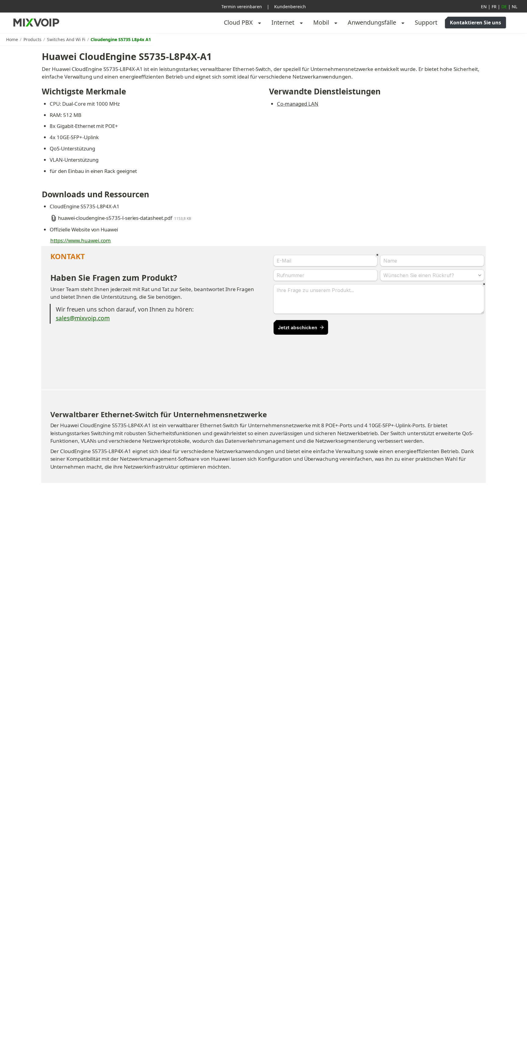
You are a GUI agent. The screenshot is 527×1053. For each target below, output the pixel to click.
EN (484, 6)
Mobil (321, 22)
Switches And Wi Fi (66, 39)
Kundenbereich (290, 6)
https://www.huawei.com (80, 240)
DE (504, 6)
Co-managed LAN (297, 103)
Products (32, 39)
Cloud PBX (238, 22)
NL (514, 6)
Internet (282, 22)
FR (494, 6)
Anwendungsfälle (372, 22)
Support (426, 22)
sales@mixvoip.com (83, 318)
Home (12, 39)
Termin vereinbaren (241, 6)
